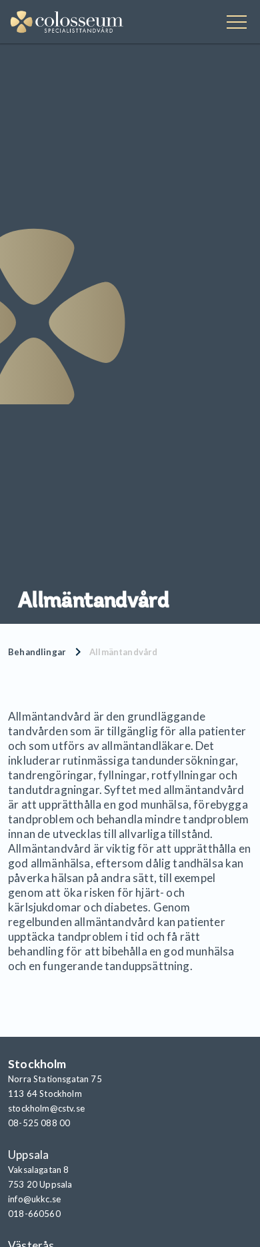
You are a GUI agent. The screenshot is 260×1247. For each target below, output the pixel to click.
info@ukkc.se (34, 1199)
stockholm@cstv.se (46, 1108)
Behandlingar (37, 652)
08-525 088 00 (39, 1123)
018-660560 (34, 1213)
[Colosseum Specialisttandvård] (67, 23)
